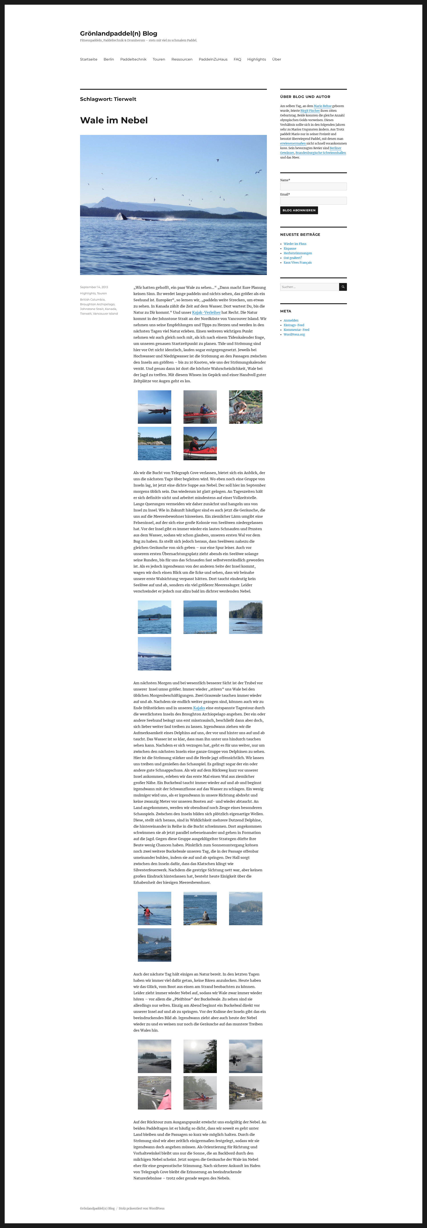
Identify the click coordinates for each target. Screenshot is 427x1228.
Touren (159, 59)
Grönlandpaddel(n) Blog (118, 33)
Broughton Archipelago (97, 304)
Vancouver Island (105, 313)
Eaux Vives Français (298, 263)
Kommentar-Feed (296, 330)
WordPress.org (294, 334)
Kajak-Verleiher (206, 312)
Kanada (110, 309)
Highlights (256, 59)
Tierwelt (86, 313)
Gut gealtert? (293, 258)
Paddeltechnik (133, 59)
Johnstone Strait (92, 309)
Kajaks (199, 708)
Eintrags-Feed (294, 325)
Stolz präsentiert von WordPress (142, 1208)
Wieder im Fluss (295, 244)
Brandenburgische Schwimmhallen (321, 153)
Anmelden (291, 320)
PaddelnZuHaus (213, 59)
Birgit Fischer (310, 111)
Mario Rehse (323, 106)
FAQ (237, 59)
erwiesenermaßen (293, 143)
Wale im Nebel (114, 120)
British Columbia (92, 299)
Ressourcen (182, 59)
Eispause (290, 248)
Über (276, 59)
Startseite (88, 59)
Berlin (109, 59)
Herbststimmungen (298, 253)
